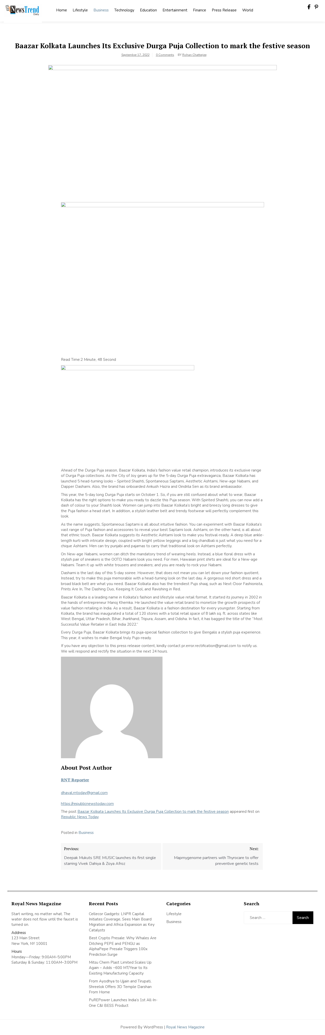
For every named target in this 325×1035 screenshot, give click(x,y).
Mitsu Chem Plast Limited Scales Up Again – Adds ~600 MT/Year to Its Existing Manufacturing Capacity (120, 968)
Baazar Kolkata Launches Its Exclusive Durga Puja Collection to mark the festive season (153, 811)
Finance (199, 10)
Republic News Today (80, 816)
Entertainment (174, 10)
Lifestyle (80, 10)
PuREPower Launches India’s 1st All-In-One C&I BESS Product (123, 1002)
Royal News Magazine (185, 1027)
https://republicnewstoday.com (87, 803)
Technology (124, 10)
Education (148, 10)
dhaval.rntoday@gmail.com (84, 792)
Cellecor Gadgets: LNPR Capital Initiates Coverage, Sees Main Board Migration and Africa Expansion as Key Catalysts (122, 922)
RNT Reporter (75, 780)
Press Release (224, 10)
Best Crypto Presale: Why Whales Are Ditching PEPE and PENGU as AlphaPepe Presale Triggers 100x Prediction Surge (122, 946)
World (247, 10)
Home (61, 10)
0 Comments (165, 55)
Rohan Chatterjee (194, 55)
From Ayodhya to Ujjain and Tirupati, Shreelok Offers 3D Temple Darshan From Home (120, 987)
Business (101, 10)
